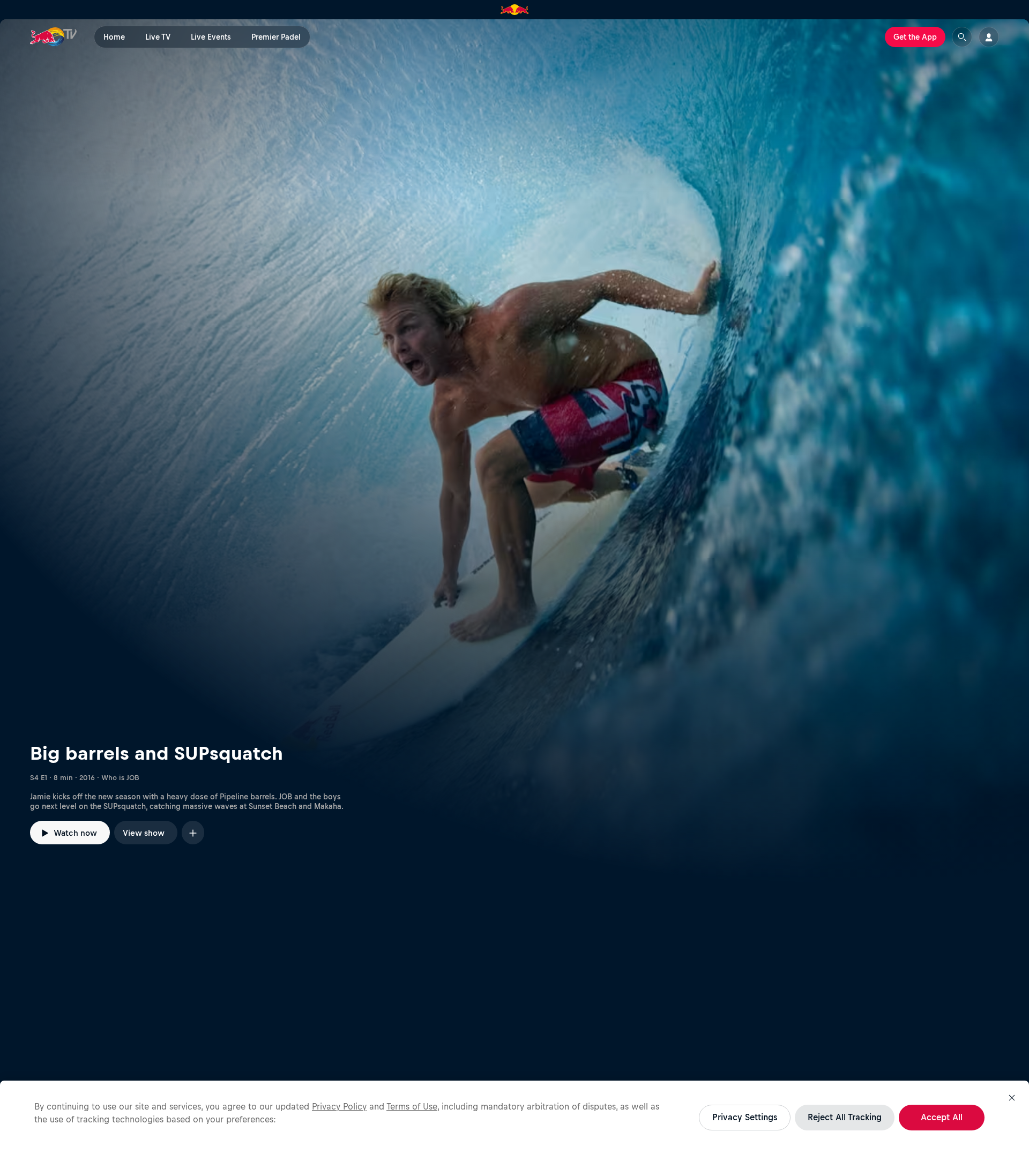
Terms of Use (411, 1106)
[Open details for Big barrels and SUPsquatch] (514, 452)
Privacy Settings (744, 1117)
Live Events (211, 37)
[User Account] (989, 37)
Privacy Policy (339, 1106)
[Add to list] (193, 832)
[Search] (962, 37)
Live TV (157, 37)
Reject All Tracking (845, 1117)
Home (114, 37)
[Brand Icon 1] (515, 9)
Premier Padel (276, 37)
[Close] (1012, 1097)
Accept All (942, 1117)
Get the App (915, 37)
